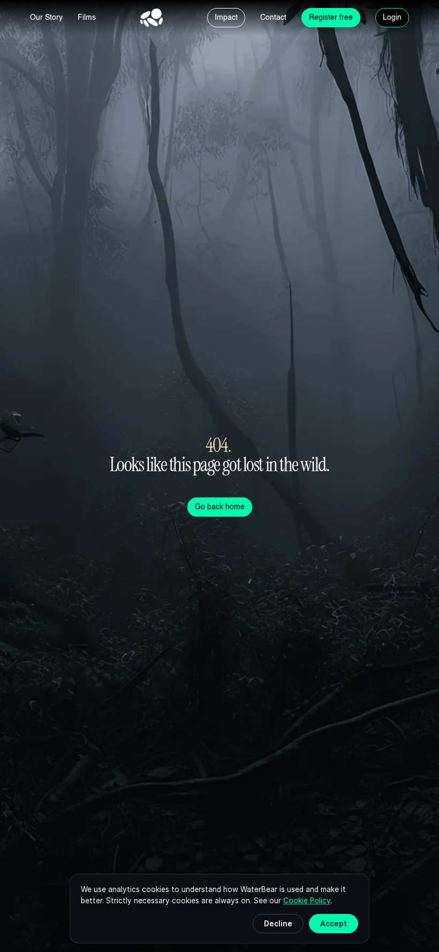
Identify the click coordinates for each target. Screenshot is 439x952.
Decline (278, 923)
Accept (333, 923)
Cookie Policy (306, 900)
